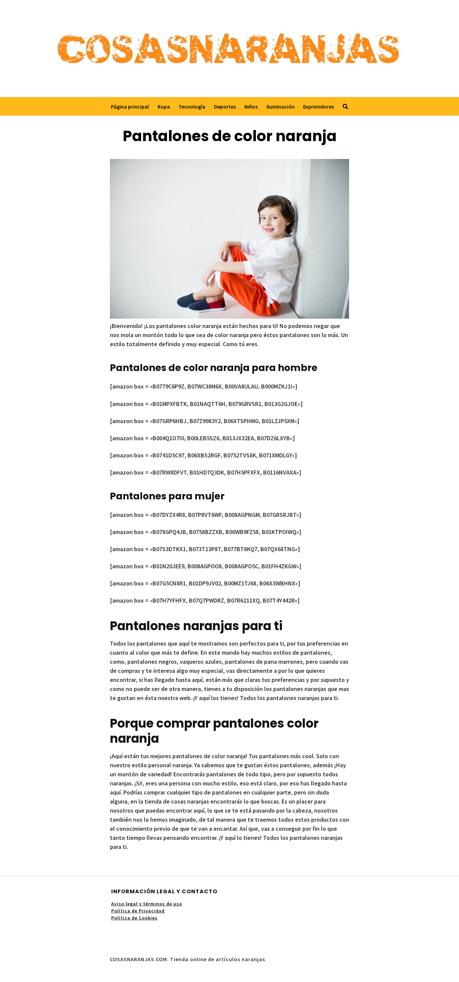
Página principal (130, 106)
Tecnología (191, 106)
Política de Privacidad (138, 911)
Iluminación (280, 106)
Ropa (164, 106)
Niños (251, 106)
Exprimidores (318, 106)
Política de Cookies (134, 918)
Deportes (225, 106)
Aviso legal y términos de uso (146, 904)
